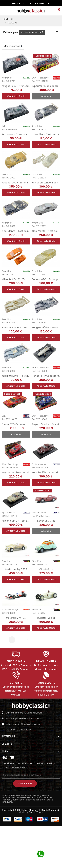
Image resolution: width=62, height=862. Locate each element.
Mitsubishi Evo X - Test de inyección (22, 279)
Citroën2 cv (46, 569)
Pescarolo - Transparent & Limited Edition (26, 134)
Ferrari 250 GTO (46, 521)
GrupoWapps (36, 812)
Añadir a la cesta (15, 96)
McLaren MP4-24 (16, 618)
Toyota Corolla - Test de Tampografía (24, 472)
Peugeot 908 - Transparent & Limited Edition (27, 86)
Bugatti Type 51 (46, 618)
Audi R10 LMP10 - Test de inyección (21, 376)
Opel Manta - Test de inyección (20, 231)
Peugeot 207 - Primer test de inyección (24, 182)
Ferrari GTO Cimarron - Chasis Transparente (27, 424)
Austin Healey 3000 (16, 569)
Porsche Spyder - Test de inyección (22, 327)
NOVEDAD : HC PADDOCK (31, 3)
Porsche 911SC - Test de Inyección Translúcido (28, 520)
